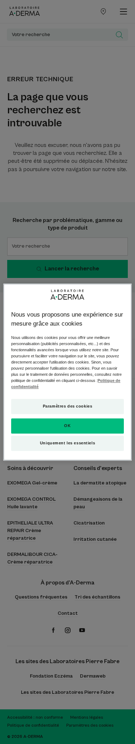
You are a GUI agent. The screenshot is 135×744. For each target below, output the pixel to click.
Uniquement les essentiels (67, 443)
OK (67, 425)
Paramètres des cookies (68, 406)
